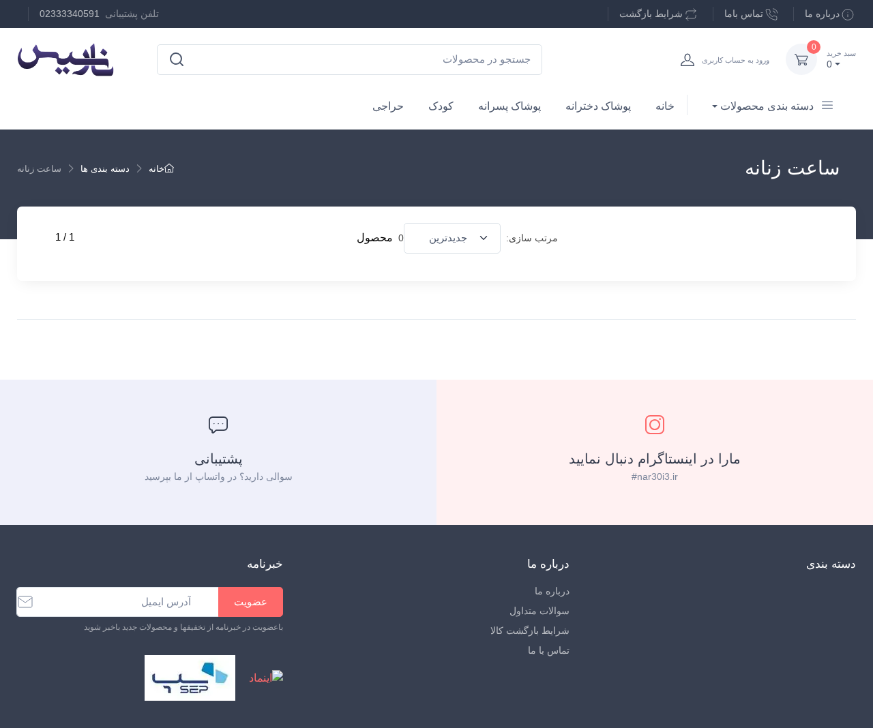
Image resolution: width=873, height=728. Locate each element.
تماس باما (743, 13)
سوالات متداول (539, 610)
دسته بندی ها (105, 169)
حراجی (388, 106)
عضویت (250, 601)
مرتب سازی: (532, 237)
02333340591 (70, 13)
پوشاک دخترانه (598, 106)
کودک (441, 106)
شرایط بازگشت (651, 13)
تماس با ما (548, 650)
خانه (665, 106)
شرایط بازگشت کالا (529, 630)
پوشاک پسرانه (509, 106)
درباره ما (822, 13)
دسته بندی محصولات (766, 106)
